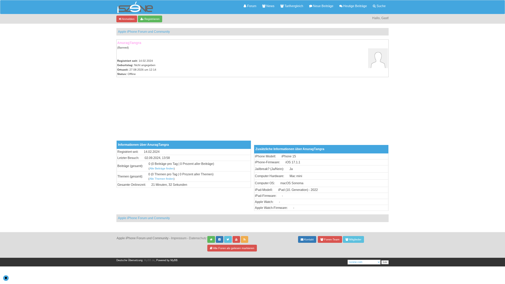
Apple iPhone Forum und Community (144, 31)
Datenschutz (198, 238)
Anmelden (128, 19)
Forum (251, 6)
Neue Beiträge (322, 6)
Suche (381, 6)
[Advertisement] (252, 111)
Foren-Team (331, 239)
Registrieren (152, 19)
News (270, 6)
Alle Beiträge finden (162, 168)
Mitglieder (354, 239)
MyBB (174, 260)
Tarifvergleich (293, 6)
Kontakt (308, 239)
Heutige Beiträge (354, 6)
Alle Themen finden (161, 178)
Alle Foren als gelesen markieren (233, 248)
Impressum (178, 238)
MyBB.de (149, 260)
